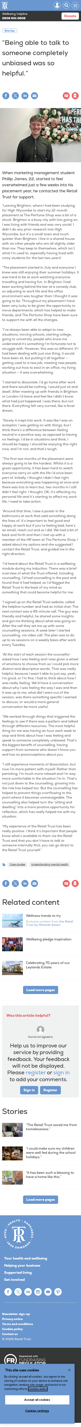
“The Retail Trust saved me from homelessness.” (51, 1127)
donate (70, 16)
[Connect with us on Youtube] (48, 1292)
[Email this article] (34, 95)
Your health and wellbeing (25, 1258)
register (36, 1072)
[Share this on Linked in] (25, 95)
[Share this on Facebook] (6, 95)
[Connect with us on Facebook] (8, 1292)
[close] (43, 87)
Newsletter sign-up (16, 1314)
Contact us (10, 1334)
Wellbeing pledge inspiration (48, 939)
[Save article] (75, 95)
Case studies (17, 864)
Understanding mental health (49, 864)
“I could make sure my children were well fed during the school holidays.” (51, 1152)
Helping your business (22, 1265)
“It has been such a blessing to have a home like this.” (50, 1174)
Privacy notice (12, 1319)
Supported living (18, 1272)
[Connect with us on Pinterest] (58, 1292)
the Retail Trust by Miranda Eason (49, 923)
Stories (9, 31)
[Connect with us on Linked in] (28, 1292)
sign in (61, 1072)
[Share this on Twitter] (15, 95)
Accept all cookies (37, 1400)
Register (50, 1090)
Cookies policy (12, 1329)
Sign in (21, 85)
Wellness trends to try (43, 916)
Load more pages (40, 990)
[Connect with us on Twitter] (18, 1292)
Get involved (14, 1279)
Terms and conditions (17, 1324)
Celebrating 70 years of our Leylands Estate (48, 965)
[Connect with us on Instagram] (38, 1292)
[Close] (69, 1370)
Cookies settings (37, 1411)
